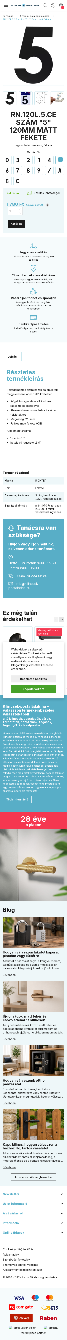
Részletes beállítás (33, 678)
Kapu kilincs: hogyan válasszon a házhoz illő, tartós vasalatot (30, 1146)
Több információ (17, 799)
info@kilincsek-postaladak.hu (23, 586)
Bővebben (9, 974)
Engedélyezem (33, 689)
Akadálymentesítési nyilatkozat (22, 1269)
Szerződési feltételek (16, 1259)
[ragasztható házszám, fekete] (7, 160)
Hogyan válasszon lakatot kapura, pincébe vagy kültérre (31, 954)
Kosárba (16, 223)
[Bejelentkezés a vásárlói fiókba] (53, 5)
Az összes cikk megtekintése (33, 1177)
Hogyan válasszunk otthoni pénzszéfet (25, 1082)
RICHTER (40, 480)
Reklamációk (11, 1254)
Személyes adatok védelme (20, 1264)
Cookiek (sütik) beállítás (18, 1249)
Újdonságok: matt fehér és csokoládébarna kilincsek (24, 1018)
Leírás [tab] (12, 356)
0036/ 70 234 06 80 (31, 576)
